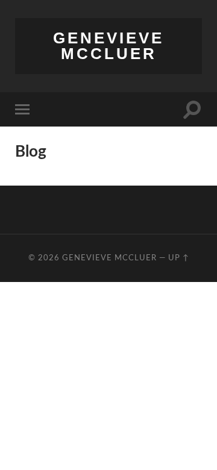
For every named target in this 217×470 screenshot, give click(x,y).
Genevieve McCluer (108, 46)
